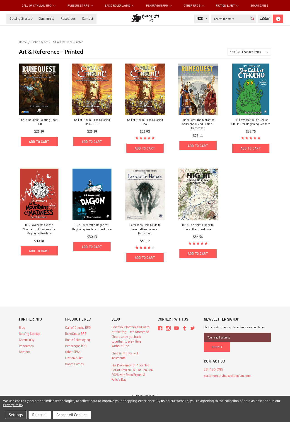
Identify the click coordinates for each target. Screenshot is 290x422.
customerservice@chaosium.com (227, 375)
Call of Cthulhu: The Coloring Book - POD (92, 122)
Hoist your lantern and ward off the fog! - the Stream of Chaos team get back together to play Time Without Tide (130, 336)
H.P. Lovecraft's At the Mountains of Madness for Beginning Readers (39, 229)
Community (46, 18)
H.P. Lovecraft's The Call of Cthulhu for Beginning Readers (250, 122)
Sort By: (234, 52)
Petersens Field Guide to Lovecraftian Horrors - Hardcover (145, 229)
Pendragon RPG (157, 5)
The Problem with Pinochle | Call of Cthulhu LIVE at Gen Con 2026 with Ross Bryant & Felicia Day (132, 372)
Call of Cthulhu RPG (37, 5)
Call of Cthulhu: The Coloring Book (145, 122)
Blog (22, 327)
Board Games (259, 5)
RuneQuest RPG (79, 5)
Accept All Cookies (71, 414)
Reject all (39, 414)
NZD (200, 18)
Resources (68, 18)
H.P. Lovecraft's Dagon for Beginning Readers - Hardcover (92, 227)
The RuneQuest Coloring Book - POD (39, 122)
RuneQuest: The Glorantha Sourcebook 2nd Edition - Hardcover (198, 124)
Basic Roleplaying (118, 5)
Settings (16, 414)
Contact (87, 18)
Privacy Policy (13, 405)
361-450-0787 (213, 369)
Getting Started (21, 18)
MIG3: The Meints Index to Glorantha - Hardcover (198, 227)
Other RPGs (192, 5)
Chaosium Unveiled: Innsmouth (125, 355)
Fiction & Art (225, 5)
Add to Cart (39, 142)
